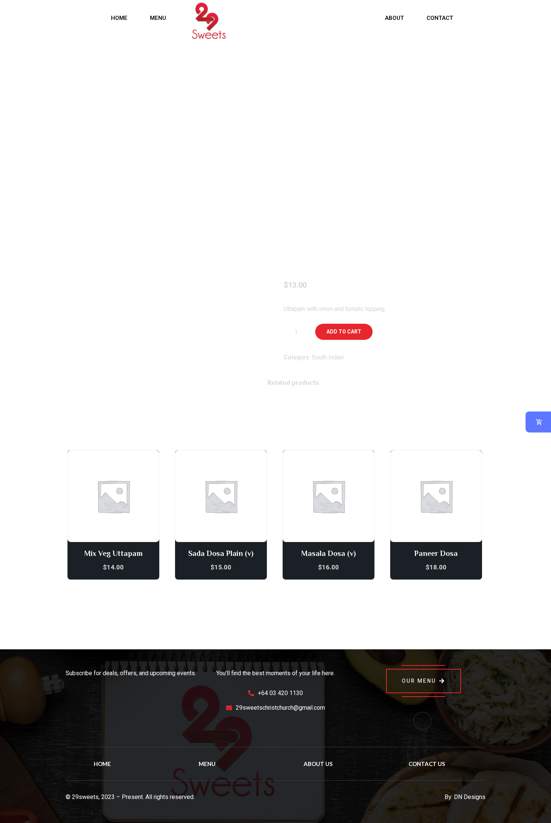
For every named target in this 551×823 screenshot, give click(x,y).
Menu (158, 18)
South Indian (328, 357)
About (394, 18)
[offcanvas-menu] (22, 18)
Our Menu (419, 681)
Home (119, 18)
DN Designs (469, 797)
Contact (440, 18)
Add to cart (343, 332)
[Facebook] (422, 721)
